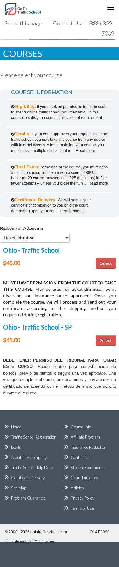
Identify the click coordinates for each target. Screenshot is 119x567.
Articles (77, 487)
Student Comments (88, 467)
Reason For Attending (21, 228)
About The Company (29, 457)
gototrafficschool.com (48, 532)
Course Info (81, 426)
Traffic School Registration (33, 437)
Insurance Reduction (88, 447)
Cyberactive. (45, 541)
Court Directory (84, 477)
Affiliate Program (85, 437)
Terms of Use (82, 508)
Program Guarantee (28, 498)
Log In (16, 447)
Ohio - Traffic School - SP (37, 327)
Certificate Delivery (28, 477)
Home (16, 426)
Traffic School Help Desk (32, 467)
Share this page (23, 23)
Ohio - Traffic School (31, 250)
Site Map (18, 487)
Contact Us (81, 457)
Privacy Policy (82, 498)
